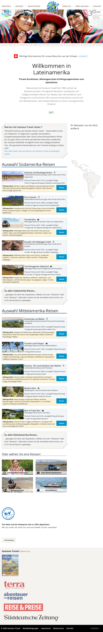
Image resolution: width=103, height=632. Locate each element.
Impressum (46, 628)
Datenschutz (58, 628)
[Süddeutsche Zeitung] (31, 619)
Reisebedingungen (31, 628)
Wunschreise (34, 6)
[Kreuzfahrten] (51, 484)
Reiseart (19, 6)
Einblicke (66, 6)
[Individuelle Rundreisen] (17, 467)
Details (61, 188)
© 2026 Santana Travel (10, 628)
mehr (83, 56)
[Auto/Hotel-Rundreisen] (51, 467)
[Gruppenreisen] (17, 484)
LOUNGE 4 (94, 628)
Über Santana (82, 6)
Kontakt (97, 6)
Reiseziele (6, 6)
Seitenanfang (9, 540)
